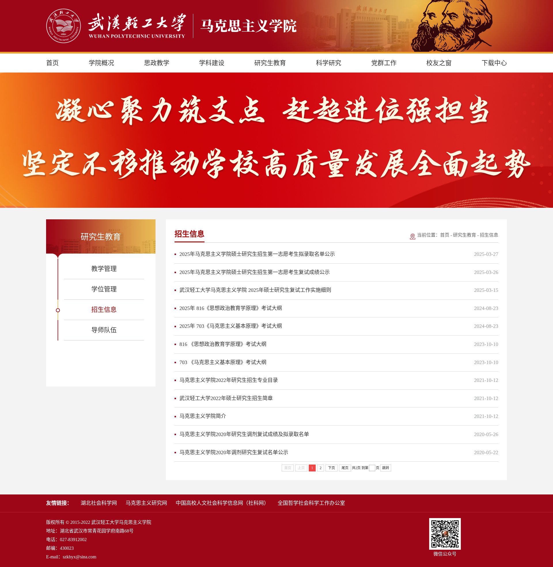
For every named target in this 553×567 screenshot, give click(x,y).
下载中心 (494, 62)
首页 (52, 62)
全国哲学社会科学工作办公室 (311, 503)
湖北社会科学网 (99, 503)
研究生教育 (270, 62)
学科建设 (211, 62)
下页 (331, 468)
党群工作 (384, 62)
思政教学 (156, 62)
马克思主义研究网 (146, 503)
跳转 (385, 468)
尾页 (345, 468)
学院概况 (101, 62)
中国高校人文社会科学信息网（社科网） (222, 503)
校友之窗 (439, 62)
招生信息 (489, 235)
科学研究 (328, 62)
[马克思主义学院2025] (171, 26)
